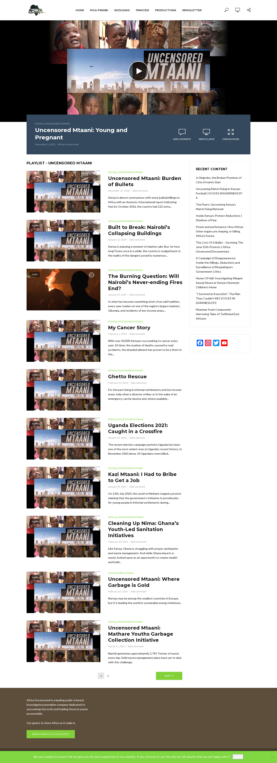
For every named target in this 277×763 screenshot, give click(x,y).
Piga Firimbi (99, 10)
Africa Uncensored (68, 144)
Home (80, 10)
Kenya (39, 123)
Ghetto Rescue (127, 376)
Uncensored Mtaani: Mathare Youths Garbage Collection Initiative (140, 634)
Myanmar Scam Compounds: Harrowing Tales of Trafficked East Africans (217, 314)
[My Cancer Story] (64, 341)
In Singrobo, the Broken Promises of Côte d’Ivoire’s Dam (219, 180)
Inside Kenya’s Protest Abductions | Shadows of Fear (219, 218)
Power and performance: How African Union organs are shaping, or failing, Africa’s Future (219, 231)
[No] (272, 757)
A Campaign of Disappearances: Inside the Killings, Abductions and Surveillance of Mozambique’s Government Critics (218, 264)
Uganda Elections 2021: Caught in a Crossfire (138, 428)
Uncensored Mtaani (57, 123)
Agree (238, 756)
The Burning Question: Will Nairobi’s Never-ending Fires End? (145, 282)
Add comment (182, 139)
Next (168, 675)
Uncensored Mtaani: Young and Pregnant (81, 134)
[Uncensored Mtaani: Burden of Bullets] (64, 191)
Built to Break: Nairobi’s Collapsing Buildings (139, 230)
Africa (112, 419)
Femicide (142, 10)
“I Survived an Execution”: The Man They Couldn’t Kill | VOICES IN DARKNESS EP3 (218, 298)
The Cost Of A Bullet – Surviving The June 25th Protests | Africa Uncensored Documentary (219, 247)
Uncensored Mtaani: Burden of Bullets (144, 181)
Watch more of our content (50, 734)
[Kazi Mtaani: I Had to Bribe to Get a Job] (64, 487)
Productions (165, 10)
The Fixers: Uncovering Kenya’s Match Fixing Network (216, 207)
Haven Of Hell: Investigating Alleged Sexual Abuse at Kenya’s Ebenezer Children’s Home (219, 282)
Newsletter (192, 10)
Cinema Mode (230, 139)
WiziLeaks (122, 10)
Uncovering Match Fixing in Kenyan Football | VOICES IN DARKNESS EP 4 (219, 193)
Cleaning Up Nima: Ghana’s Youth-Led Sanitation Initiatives (143, 529)
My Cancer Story (129, 328)
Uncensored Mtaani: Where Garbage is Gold (144, 582)
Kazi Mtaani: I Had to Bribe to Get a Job (142, 477)
